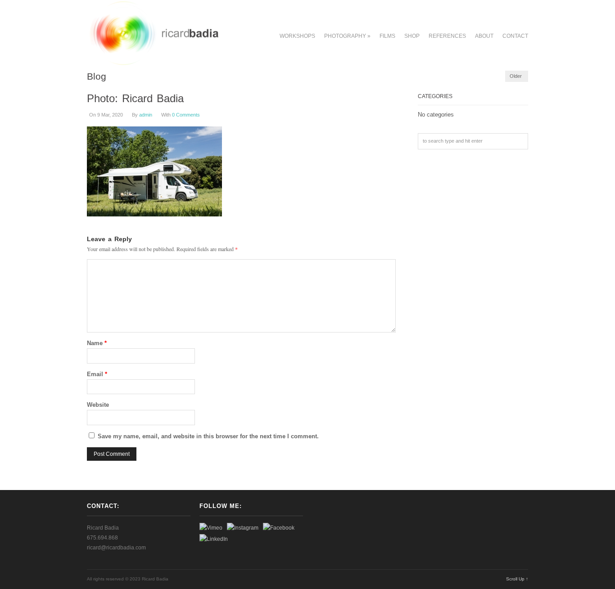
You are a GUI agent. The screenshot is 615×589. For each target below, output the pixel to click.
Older (516, 76)
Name (97, 343)
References (447, 36)
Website (98, 404)
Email (97, 374)
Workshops (297, 36)
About (484, 36)
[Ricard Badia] (153, 63)
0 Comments (186, 114)
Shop (412, 36)
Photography (347, 36)
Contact (515, 36)
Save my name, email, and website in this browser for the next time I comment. (208, 436)
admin (145, 114)
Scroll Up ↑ (517, 578)
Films (387, 36)
